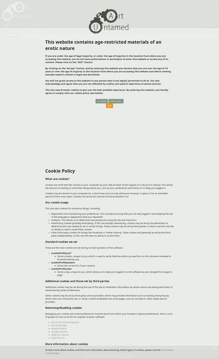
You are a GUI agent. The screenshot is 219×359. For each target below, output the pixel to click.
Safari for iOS (58, 337)
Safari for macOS (60, 334)
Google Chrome (59, 331)
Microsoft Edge (59, 325)
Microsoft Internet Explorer (65, 322)
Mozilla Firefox (58, 328)
